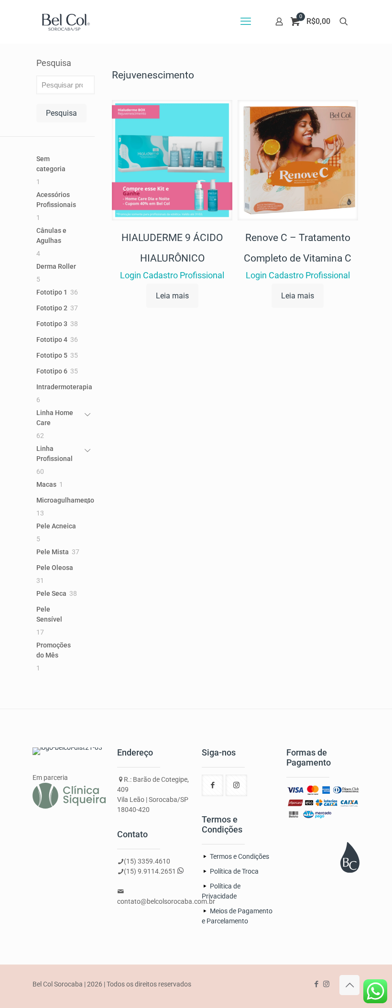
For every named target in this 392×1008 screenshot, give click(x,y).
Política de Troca (234, 871)
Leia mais (172, 295)
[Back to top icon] (349, 985)
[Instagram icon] (326, 984)
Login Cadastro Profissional (172, 275)
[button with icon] (212, 785)
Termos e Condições (239, 856)
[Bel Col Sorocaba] (66, 21)
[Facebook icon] (316, 984)
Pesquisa (53, 63)
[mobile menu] (246, 21)
